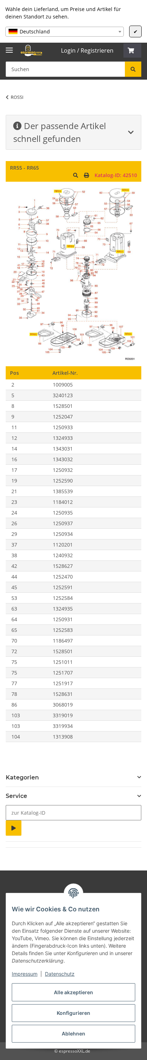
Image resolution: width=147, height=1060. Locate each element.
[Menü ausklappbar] (9, 47)
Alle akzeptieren (73, 992)
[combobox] (64, 32)
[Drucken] (86, 175)
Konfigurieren (73, 1013)
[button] (132, 50)
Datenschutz (60, 974)
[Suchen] (133, 69)
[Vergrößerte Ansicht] (75, 175)
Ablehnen (73, 1033)
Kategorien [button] (22, 777)
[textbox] (64, 31)
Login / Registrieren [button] (87, 50)
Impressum (24, 974)
